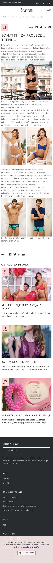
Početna (6, 17)
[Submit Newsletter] (45, 450)
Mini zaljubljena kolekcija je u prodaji (22, 307)
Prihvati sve (26, 553)
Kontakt (6, 478)
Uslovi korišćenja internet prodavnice (18, 510)
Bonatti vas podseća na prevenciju (26, 415)
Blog (4, 525)
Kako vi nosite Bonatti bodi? (21, 362)
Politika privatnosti (10, 497)
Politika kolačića (9, 501)
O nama (6, 483)
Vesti (14, 17)
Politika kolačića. (32, 547)
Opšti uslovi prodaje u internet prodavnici (19, 506)
